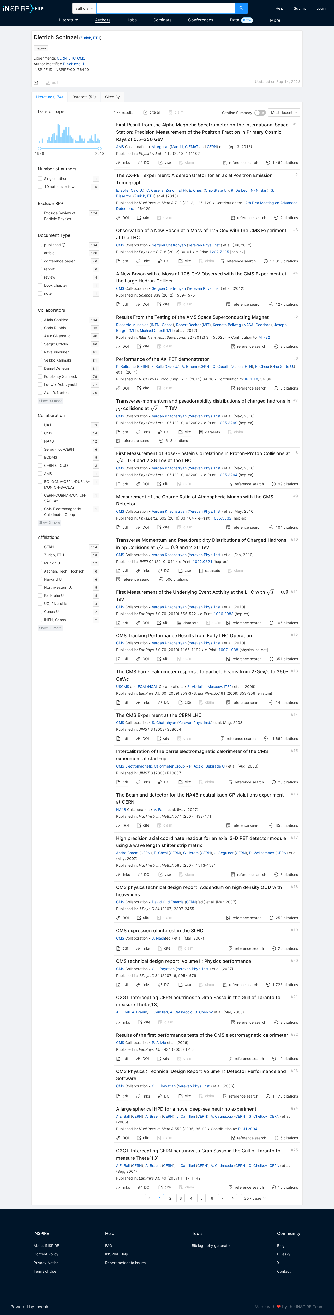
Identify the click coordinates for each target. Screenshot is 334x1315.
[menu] (291, 8)
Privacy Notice (46, 1262)
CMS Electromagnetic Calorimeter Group (150, 766)
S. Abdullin (196, 686)
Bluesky (283, 1254)
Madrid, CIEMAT (184, 146)
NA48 (121, 809)
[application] (69, 131)
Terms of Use (45, 1271)
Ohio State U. (216, 190)
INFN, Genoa (162, 324)
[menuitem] (279, 8)
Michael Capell (152, 330)
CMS (120, 245)
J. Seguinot (224, 853)
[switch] (260, 113)
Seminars (162, 19)
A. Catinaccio (181, 1012)
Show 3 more (49, 522)
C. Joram (191, 853)
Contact (284, 1271)
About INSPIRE (46, 1245)
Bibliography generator (211, 1245)
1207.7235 (219, 252)
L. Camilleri (158, 1012)
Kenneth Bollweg (227, 324)
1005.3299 (227, 423)
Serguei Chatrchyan (169, 245)
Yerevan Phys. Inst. (204, 245)
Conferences (200, 19)
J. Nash (158, 938)
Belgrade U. (216, 766)
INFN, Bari (258, 190)
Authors (102, 19)
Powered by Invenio (30, 1306)
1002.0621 (202, 561)
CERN (212, 146)
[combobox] (165, 8)
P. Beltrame (126, 366)
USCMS (122, 686)
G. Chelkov (203, 1012)
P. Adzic (196, 766)
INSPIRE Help (116, 1254)
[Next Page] (233, 1198)
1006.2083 (224, 613)
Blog (281, 1245)
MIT (206, 324)
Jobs (132, 19)
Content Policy (46, 1254)
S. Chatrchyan (164, 722)
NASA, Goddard (257, 324)
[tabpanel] (167, 653)
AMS (120, 146)
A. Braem (189, 366)
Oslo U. (137, 190)
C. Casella (154, 190)
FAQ (108, 1245)
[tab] (49, 97)
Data (234, 19)
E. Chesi (195, 190)
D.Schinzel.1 (74, 64)
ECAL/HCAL (148, 686)
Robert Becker (188, 324)
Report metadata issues (125, 1262)
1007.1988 (228, 649)
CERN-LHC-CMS (71, 58)
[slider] (39, 148)
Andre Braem (127, 853)
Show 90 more (50, 401)
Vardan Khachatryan (169, 416)
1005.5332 (221, 518)
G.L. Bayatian (163, 968)
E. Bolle (122, 190)
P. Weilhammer (261, 853)
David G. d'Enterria (168, 902)
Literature (68, 19)
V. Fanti (160, 809)
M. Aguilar (160, 146)
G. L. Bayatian (164, 1086)
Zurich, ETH (90, 38)
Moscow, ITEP (220, 686)
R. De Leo (239, 190)
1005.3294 (227, 475)
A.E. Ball (123, 1012)
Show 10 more (50, 628)
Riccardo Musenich (132, 324)
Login (321, 8)
